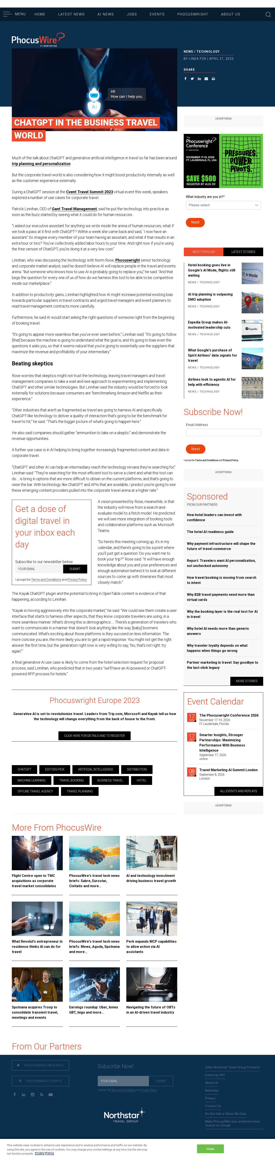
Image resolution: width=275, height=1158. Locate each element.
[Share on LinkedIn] (199, 79)
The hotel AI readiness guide (210, 532)
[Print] (213, 79)
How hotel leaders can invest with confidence (214, 517)
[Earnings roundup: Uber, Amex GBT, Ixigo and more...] (94, 984)
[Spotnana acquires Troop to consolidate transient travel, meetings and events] (37, 984)
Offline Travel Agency (35, 791)
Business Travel (110, 780)
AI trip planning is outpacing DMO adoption (210, 297)
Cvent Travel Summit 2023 (89, 192)
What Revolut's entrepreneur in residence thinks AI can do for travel (37, 946)
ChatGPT (24, 769)
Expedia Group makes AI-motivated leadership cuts (209, 324)
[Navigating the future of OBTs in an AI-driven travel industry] (151, 984)
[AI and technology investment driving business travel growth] (151, 853)
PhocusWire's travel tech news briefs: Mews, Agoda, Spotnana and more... (94, 946)
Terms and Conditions (46, 579)
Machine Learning (32, 780)
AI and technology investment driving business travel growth (151, 878)
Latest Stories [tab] (243, 252)
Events (157, 14)
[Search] (268, 14)
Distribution (137, 769)
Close (210, 1148)
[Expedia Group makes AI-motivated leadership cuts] (251, 330)
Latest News (71, 14)
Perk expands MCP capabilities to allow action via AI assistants (151, 946)
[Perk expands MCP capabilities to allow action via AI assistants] (151, 919)
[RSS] (41, 1094)
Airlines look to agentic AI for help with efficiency (212, 382)
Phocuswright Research (43, 1065)
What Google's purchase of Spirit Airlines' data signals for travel (212, 355)
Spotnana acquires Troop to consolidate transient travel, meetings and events (35, 1012)
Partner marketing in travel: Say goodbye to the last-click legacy (222, 665)
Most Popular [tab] (203, 252)
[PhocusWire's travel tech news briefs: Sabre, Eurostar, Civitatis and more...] (94, 853)
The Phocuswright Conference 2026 (228, 715)
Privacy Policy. (230, 460)
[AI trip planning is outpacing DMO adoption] (251, 302)
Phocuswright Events (43, 1081)
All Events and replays (238, 791)
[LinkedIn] (23, 1094)
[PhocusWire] (38, 40)
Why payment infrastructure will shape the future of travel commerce (221, 546)
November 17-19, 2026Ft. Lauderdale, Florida (214, 722)
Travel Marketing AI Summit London (228, 770)
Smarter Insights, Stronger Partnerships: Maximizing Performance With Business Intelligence (222, 742)
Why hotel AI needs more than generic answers (218, 631)
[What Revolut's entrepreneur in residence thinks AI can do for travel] (37, 919)
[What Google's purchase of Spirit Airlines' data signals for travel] (251, 359)
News (188, 51)
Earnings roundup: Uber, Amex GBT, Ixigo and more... (93, 1009)
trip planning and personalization (41, 163)
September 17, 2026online (212, 757)
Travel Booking (71, 780)
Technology (208, 51)
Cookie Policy (44, 1153)
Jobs (132, 14)
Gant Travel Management (74, 209)
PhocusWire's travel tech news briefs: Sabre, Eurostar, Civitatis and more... (94, 881)
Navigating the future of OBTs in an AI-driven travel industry (150, 1009)
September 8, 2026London (212, 776)
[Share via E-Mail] (206, 79)
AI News (106, 14)
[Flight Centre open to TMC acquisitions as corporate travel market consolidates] (37, 853)
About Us (230, 14)
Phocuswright (192, 14)
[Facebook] (14, 1094)
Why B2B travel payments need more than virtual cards (221, 597)
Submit (75, 569)
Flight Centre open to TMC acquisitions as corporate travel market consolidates (34, 881)
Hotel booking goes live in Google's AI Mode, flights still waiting (211, 270)
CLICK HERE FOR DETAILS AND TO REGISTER (94, 735)
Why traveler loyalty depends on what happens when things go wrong (217, 648)
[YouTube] (50, 1094)
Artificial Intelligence (95, 769)
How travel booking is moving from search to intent (221, 580)
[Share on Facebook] (185, 79)
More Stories (246, 681)
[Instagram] (32, 1094)
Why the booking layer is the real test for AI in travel (222, 614)
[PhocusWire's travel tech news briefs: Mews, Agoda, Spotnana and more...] (94, 919)
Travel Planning (80, 791)
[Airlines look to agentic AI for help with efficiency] (251, 387)
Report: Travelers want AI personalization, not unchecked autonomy (221, 563)
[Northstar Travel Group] (124, 1116)
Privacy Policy (77, 579)
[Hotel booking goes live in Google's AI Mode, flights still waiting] (251, 274)
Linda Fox (197, 58)
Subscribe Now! (115, 1066)
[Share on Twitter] (192, 79)
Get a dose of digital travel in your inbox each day (45, 527)
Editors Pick (54, 769)
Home (40, 14)
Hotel (141, 780)
